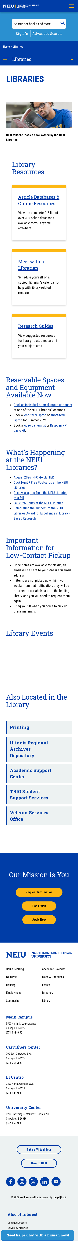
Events (46, 985)
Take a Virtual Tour (39, 1149)
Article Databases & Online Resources (38, 200)
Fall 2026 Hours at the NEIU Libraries (38, 503)
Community (12, 1001)
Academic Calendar (53, 969)
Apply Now (39, 919)
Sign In (22, 33)
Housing (11, 985)
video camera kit (34, 425)
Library (46, 1001)
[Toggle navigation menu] (71, 6)
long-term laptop (34, 415)
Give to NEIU (39, 1163)
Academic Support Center (30, 773)
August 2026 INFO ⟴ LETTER (34, 477)
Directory (47, 993)
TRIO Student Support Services (29, 794)
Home (6, 46)
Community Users (17, 1222)
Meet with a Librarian (31, 264)
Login (64, 1197)
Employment (13, 993)
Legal (57, 1197)
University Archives (18, 1227)
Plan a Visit (39, 906)
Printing (19, 727)
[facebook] (10, 1181)
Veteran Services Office (29, 816)
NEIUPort (11, 977)
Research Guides (35, 326)
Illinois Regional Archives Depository (29, 749)
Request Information (39, 892)
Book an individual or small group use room (43, 405)
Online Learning (15, 969)
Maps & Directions (53, 977)
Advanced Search (47, 33)
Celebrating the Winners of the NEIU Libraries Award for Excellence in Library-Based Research (42, 513)
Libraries (21, 59)
